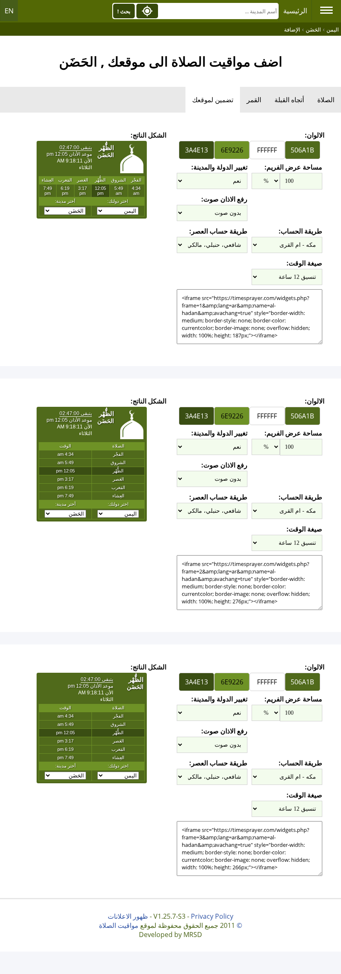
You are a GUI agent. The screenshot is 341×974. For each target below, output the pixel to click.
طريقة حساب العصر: (218, 231)
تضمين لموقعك (212, 99)
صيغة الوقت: (304, 263)
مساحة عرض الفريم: (293, 167)
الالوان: (314, 135)
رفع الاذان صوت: (224, 199)
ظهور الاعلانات (128, 916)
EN (9, 10)
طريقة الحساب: (300, 231)
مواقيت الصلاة (118, 925)
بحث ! (124, 11)
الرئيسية (295, 10)
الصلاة (325, 99)
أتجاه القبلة (289, 99)
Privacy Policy (212, 916)
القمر (254, 99)
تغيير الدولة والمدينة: (219, 167)
